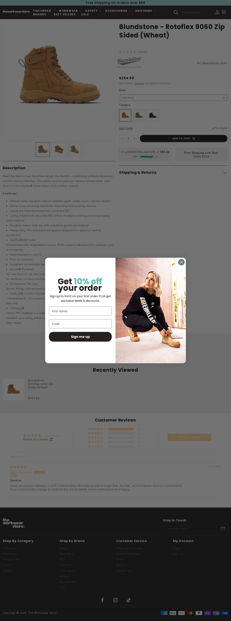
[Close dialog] (181, 262)
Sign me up (80, 337)
